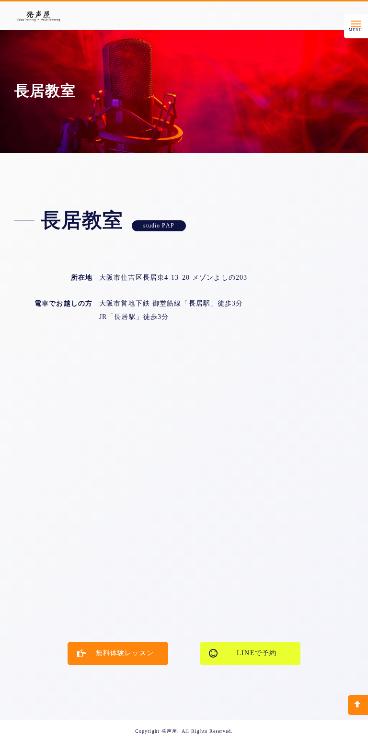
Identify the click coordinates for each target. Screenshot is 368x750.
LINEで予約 (256, 653)
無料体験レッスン (125, 653)
